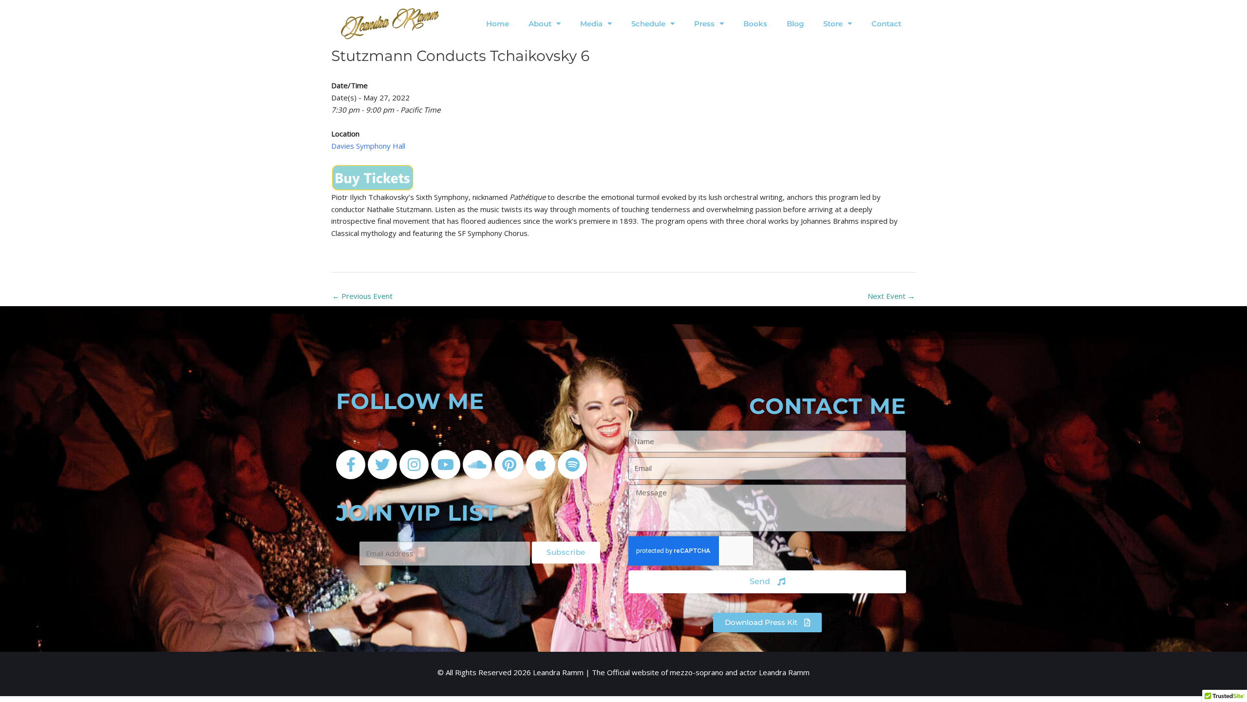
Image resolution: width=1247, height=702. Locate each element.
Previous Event (362, 296)
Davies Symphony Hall (368, 146)
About (540, 23)
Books (755, 23)
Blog (795, 23)
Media (591, 23)
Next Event (891, 296)
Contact (886, 23)
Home (497, 23)
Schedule (648, 23)
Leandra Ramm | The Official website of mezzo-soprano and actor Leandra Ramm (671, 672)
